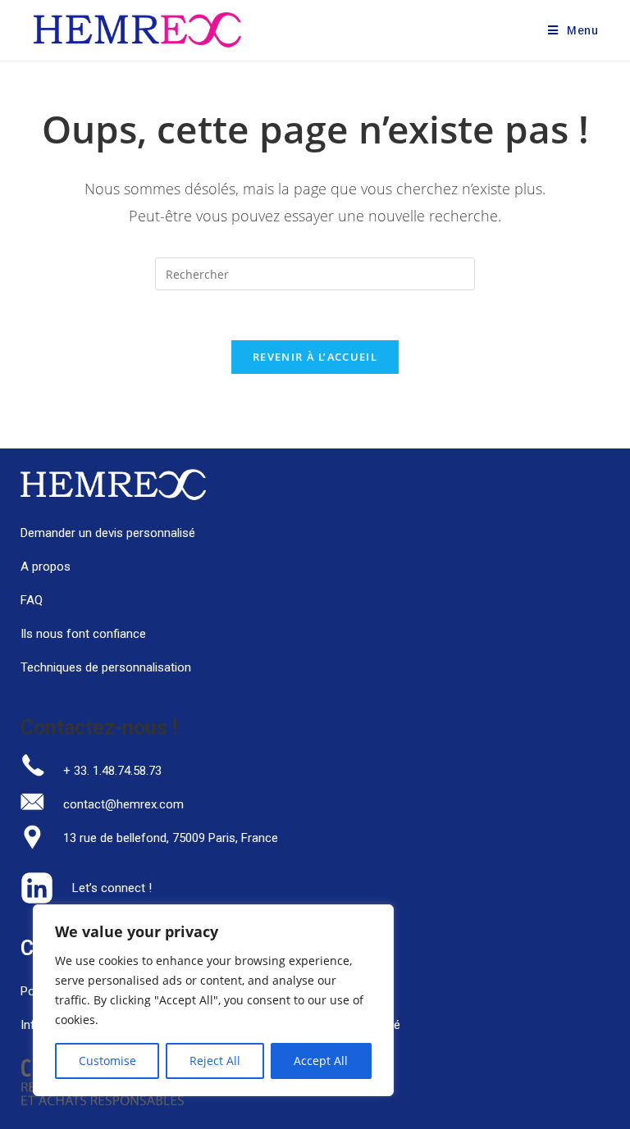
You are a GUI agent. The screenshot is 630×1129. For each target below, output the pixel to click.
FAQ (32, 600)
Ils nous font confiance (83, 633)
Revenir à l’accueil (315, 356)
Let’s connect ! (112, 888)
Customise (107, 1060)
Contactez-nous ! (99, 728)
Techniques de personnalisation (107, 667)
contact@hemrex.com (123, 804)
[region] (213, 1000)
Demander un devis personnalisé (108, 533)
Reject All (214, 1060)
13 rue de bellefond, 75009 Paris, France (170, 838)
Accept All (321, 1060)
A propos (46, 566)
